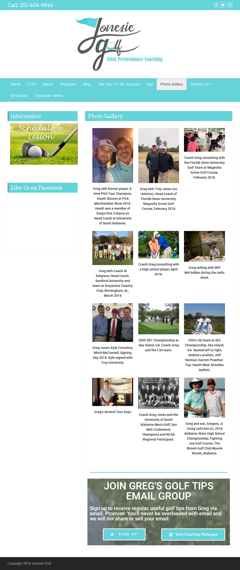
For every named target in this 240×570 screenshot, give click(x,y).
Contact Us (199, 84)
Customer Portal (49, 95)
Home (16, 84)
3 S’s (32, 84)
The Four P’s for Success (119, 84)
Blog (87, 84)
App (150, 84)
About (48, 84)
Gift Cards (19, 95)
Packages (68, 84)
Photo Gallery (171, 84)
